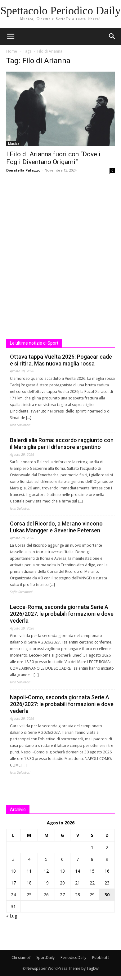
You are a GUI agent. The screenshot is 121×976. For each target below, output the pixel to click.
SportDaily (45, 957)
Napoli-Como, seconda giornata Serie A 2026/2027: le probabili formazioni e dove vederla (62, 704)
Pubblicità (101, 957)
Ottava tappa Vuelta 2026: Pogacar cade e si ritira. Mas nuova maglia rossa (61, 360)
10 (13, 871)
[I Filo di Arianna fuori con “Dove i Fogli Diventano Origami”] (60, 109)
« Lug (11, 916)
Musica (13, 143)
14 (77, 871)
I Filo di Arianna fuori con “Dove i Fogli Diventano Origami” (53, 158)
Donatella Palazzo (23, 170)
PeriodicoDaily (73, 957)
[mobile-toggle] (10, 36)
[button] (112, 36)
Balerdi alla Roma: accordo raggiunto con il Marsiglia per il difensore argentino (62, 443)
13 (62, 871)
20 (62, 883)
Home (11, 51)
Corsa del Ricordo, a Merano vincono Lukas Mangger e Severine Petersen (56, 527)
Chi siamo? (20, 957)
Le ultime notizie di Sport (34, 343)
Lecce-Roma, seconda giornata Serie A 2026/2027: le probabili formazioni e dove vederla (62, 614)
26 (46, 895)
